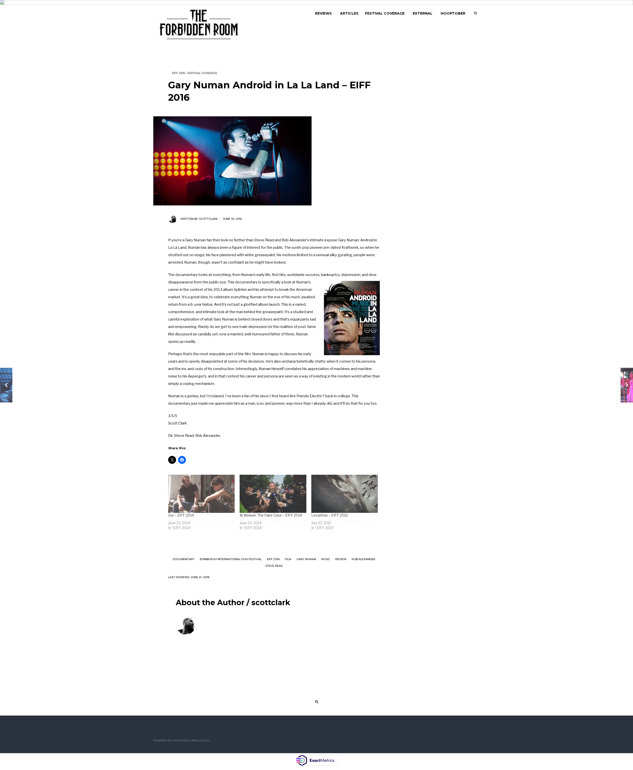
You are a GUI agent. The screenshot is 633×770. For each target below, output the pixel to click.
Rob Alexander (363, 559)
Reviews (323, 13)
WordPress (181, 740)
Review (340, 559)
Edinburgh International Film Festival (231, 559)
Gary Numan (306, 559)
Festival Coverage (385, 13)
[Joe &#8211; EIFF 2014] (201, 494)
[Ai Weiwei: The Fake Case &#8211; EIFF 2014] (273, 494)
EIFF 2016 (178, 73)
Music (325, 559)
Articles (349, 13)
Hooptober (453, 13)
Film (288, 559)
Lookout (204, 740)
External (422, 13)
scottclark (208, 219)
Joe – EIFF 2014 (181, 515)
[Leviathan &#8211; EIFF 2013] (344, 494)
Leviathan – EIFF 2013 (329, 515)
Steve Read (274, 566)
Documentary (184, 559)
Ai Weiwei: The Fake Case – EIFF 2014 (271, 515)
